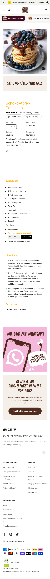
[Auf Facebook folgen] (4, 534)
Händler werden (34, 488)
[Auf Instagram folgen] (11, 534)
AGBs (5, 505)
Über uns (31, 467)
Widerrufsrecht (8, 483)
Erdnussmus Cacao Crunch (19, 233)
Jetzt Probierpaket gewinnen (25, 411)
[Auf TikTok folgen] (17, 534)
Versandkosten (33, 571)
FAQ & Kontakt (8, 467)
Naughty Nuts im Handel (37, 483)
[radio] (7, 113)
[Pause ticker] (47, 2)
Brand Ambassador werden (35, 477)
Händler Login (33, 492)
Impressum (7, 510)
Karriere (31, 472)
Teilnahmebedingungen (12, 526)
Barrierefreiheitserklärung (12, 520)
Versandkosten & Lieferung (9, 477)
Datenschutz (8, 514)
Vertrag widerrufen (10, 488)
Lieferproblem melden (11, 472)
